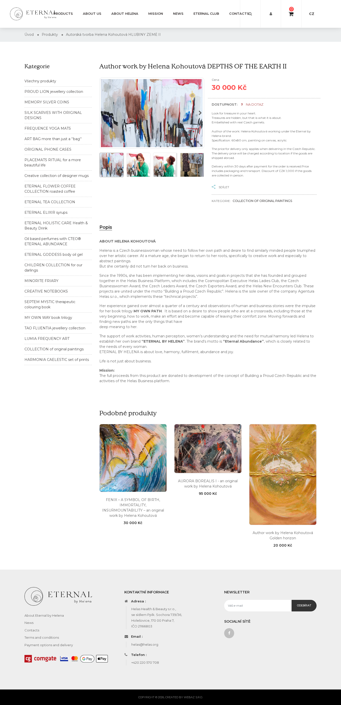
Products (63, 14)
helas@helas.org (144, 644)
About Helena (124, 14)
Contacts (239, 14)
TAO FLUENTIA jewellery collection (54, 328)
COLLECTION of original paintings (54, 349)
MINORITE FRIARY (41, 281)
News (178, 14)
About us (92, 14)
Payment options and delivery (48, 645)
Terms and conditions (41, 637)
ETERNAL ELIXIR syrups (45, 212)
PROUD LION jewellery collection (53, 91)
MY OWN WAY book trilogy (48, 317)
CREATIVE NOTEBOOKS (46, 291)
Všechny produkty (40, 81)
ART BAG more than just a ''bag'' (53, 139)
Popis (105, 227)
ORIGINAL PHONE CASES (47, 149)
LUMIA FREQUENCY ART (46, 338)
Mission (155, 14)
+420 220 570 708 (145, 662)
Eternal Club (206, 14)
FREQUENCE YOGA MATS (47, 128)
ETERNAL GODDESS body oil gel (53, 254)
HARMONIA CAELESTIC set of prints (56, 359)
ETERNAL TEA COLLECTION (49, 202)
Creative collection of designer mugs (56, 175)
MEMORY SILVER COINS (46, 102)
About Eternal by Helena (44, 615)
